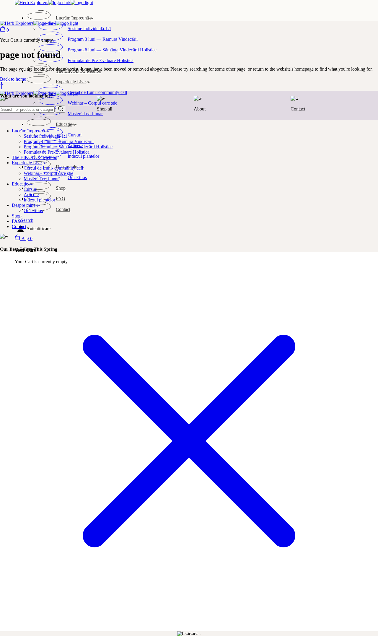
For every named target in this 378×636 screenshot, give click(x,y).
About (200, 108)
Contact (298, 108)
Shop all (104, 108)
